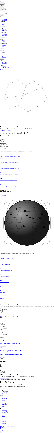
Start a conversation (2, 378)
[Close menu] (6, 13)
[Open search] (1, 10)
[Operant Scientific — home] (2, 1)
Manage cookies (13, 426)
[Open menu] (4, 11)
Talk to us (1, 69)
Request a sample (8, 130)
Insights (1, 6)
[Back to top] (1, 432)
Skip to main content (2, 0)
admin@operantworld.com (6, 393)
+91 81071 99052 (5, 392)
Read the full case (2, 316)
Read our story (8, 378)
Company (2, 2)
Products (2, 5)
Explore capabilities (2, 130)
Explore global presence (3, 195)
